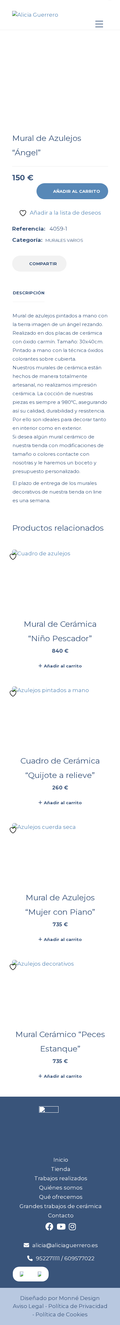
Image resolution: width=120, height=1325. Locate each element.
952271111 (48, 1258)
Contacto (61, 1215)
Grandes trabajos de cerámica (61, 1206)
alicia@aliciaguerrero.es (65, 1245)
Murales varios (64, 240)
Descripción (28, 292)
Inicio (60, 1159)
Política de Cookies (61, 1314)
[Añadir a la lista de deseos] (14, 557)
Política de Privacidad (78, 1306)
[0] (99, 11)
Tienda (60, 1169)
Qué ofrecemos (61, 1197)
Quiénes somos (61, 1187)
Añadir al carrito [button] (63, 665)
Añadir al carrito (76, 191)
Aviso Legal (28, 1306)
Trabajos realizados (60, 1178)
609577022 (79, 1258)
